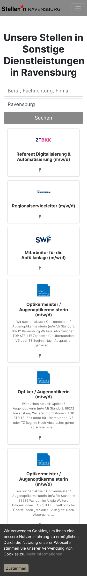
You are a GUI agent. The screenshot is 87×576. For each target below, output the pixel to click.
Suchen (43, 118)
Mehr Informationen (44, 554)
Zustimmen (16, 568)
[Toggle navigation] (78, 8)
